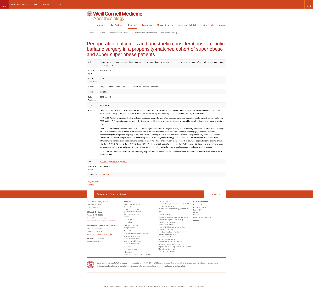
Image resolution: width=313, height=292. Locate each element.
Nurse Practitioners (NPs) (202, 217)
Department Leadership (132, 204)
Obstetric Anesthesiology (167, 234)
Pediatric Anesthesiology (167, 239)
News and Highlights (188, 25)
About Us (101, 25)
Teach (58, 4)
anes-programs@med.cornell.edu (99, 234)
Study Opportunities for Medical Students (138, 255)
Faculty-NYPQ (198, 210)
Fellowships (128, 252)
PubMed (90, 185)
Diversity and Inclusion (131, 214)
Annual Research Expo (131, 239)
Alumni (222, 25)
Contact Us (214, 194)
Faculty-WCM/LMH (199, 207)
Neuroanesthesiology (165, 229)
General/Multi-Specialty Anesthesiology (171, 227)
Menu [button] (4, 6)
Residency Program (130, 250)
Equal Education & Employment (147, 286)
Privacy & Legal (128, 286)
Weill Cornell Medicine (20, 4)
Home (89, 25)
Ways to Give (128, 219)
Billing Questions (129, 228)
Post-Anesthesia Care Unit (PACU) (170, 242)
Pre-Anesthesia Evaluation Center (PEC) (171, 244)
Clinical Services (165, 25)
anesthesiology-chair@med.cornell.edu (101, 221)
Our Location (90, 194)
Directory (180, 286)
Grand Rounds (163, 201)
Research (132, 25)
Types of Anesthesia (131, 225)
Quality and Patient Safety (132, 212)
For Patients (117, 25)
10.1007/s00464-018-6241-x (112, 161)
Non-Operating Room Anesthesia (169, 232)
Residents (196, 215)
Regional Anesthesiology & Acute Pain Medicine (174, 247)
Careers (164, 286)
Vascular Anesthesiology (166, 251)
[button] (308, 4)
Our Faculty (128, 207)
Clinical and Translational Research (136, 234)
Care (36, 4)
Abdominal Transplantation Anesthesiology (173, 217)
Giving (172, 286)
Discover (47, 4)
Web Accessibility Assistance (197, 286)
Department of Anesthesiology (111, 194)
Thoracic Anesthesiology (166, 249)
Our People (208, 25)
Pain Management (164, 237)
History (126, 217)
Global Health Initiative (166, 206)
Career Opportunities (131, 209)
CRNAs (195, 212)
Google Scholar (93, 181)
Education (147, 25)
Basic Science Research (132, 236)
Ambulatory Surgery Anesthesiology (170, 220)
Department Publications (132, 241)
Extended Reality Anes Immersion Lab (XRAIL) (173, 204)
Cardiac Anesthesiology (166, 222)
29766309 (104, 174)
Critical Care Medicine (165, 225)
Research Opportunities (132, 244)
